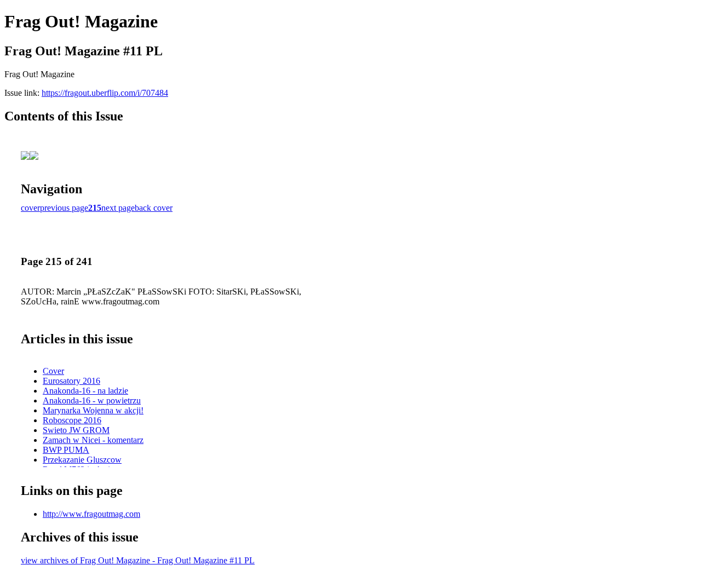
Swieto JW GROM (76, 430)
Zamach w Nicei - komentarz (93, 440)
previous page (64, 207)
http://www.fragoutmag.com (91, 513)
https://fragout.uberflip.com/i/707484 (105, 92)
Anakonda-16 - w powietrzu (92, 400)
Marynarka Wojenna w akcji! (93, 410)
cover (30, 207)
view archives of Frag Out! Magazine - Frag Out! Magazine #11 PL (138, 560)
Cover (53, 371)
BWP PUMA (66, 449)
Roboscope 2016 (72, 420)
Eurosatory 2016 (71, 380)
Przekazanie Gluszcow (82, 459)
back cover (154, 207)
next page (118, 207)
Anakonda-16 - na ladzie (85, 390)
